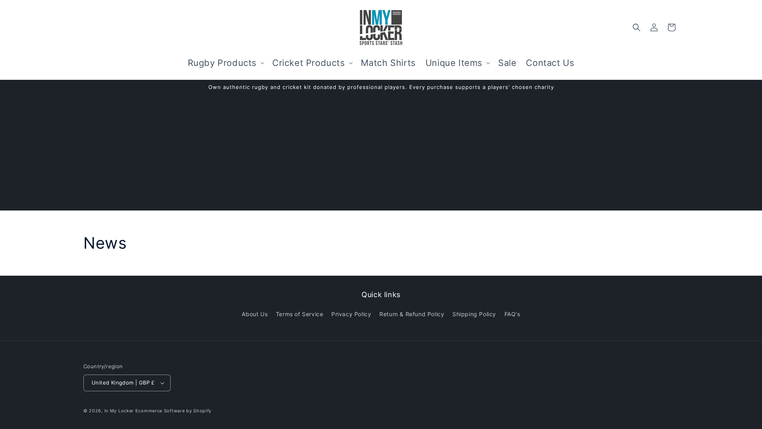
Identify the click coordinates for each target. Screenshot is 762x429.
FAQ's (512, 314)
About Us (254, 314)
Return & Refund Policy (411, 314)
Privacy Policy (351, 314)
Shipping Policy (474, 314)
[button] (225, 62)
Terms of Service (299, 314)
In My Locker (119, 411)
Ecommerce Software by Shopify (173, 411)
